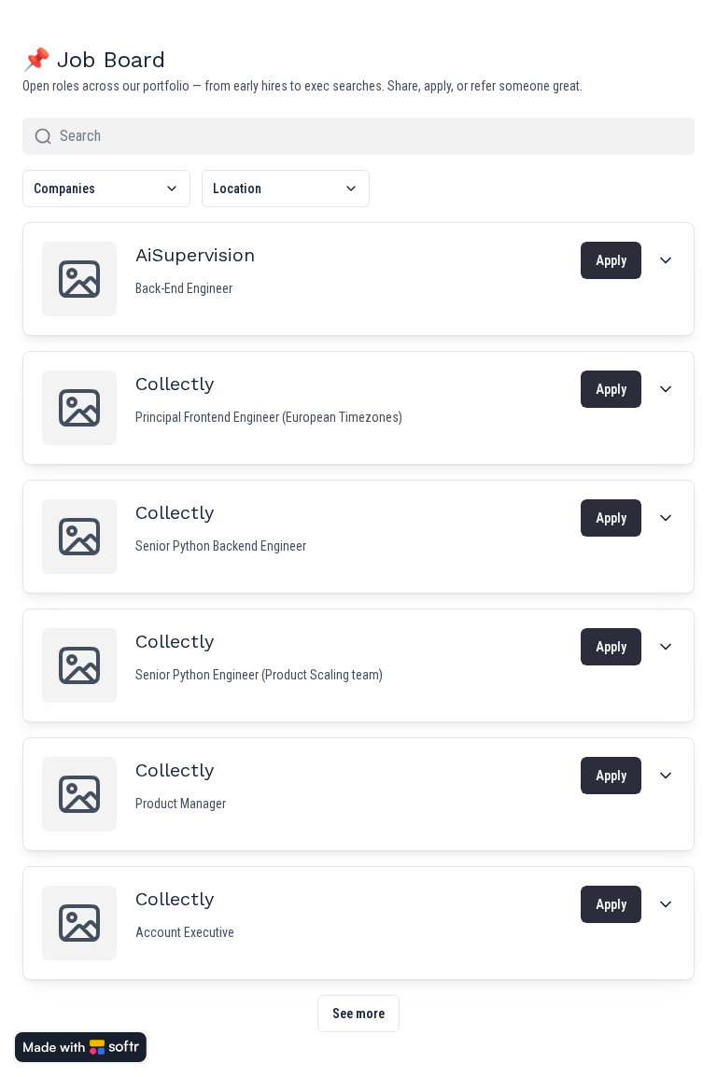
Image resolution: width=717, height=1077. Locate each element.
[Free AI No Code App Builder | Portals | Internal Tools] (81, 1047)
